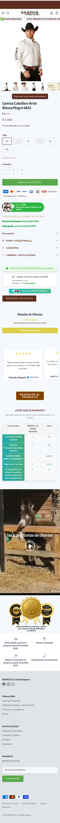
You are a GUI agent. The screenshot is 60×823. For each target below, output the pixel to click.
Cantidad (6, 164)
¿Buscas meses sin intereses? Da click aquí (23, 216)
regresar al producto (30, 395)
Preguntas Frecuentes (19, 298)
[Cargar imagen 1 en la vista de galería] (30, 51)
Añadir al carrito (30, 182)
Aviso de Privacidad (11, 701)
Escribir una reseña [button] (30, 330)
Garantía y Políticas (11, 735)
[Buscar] (9, 13)
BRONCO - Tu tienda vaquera (19, 815)
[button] (30, 546)
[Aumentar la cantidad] (21, 170)
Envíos (5, 714)
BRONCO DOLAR (10, 761)
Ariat (8, 113)
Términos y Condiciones (13, 709)
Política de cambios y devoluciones (18, 705)
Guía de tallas (9, 158)
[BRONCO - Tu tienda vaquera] (30, 13)
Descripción (8, 233)
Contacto (6, 739)
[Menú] (3, 13)
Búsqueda (6, 744)
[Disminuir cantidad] (5, 170)
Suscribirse (13, 779)
